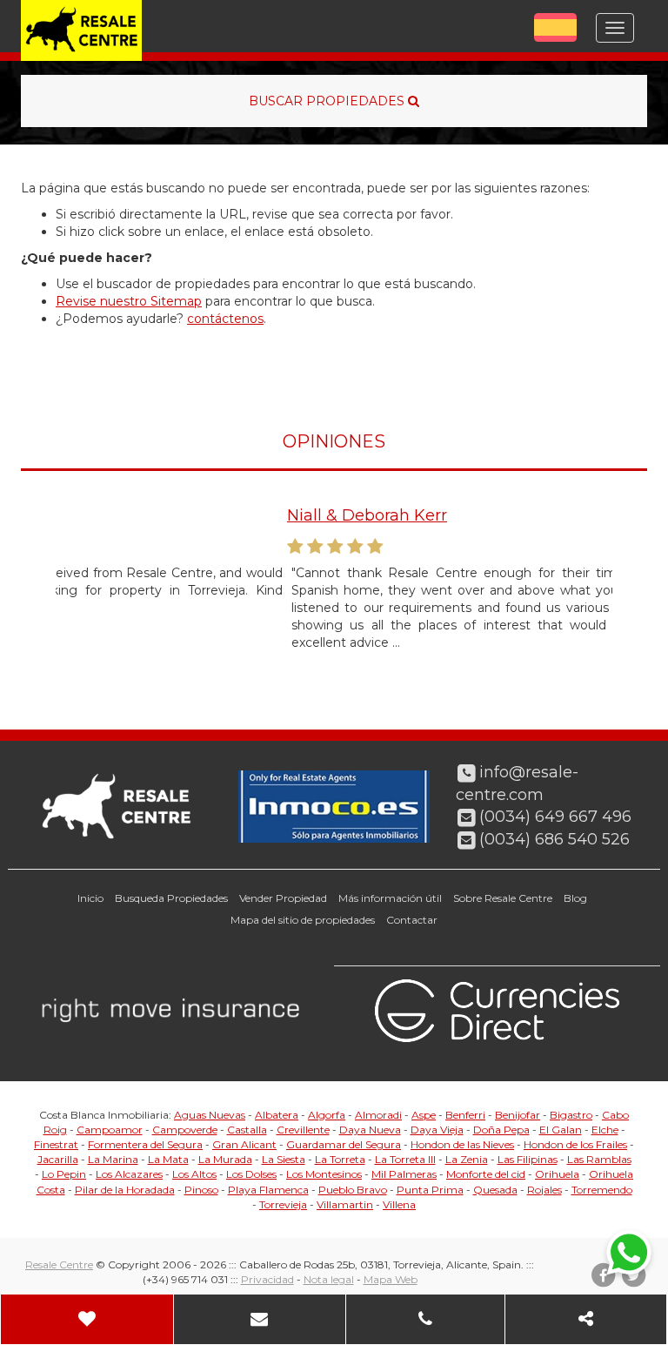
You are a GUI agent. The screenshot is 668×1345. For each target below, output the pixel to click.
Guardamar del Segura (343, 1144)
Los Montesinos (324, 1173)
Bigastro (571, 1114)
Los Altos (194, 1173)
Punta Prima (430, 1189)
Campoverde (184, 1129)
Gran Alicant (244, 1144)
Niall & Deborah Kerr (157, 515)
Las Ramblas (599, 1159)
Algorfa (326, 1114)
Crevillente (303, 1129)
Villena (399, 1204)
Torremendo (601, 1189)
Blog (575, 898)
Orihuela (557, 1173)
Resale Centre (59, 1264)
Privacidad (267, 1279)
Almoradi (378, 1114)
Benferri (465, 1114)
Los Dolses (251, 1173)
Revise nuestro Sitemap (129, 301)
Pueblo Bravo (352, 1189)
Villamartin (345, 1204)
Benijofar (517, 1114)
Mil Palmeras (404, 1173)
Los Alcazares (129, 1173)
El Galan (560, 1129)
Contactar (412, 919)
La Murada (225, 1159)
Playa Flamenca (268, 1189)
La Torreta (340, 1159)
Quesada (495, 1189)
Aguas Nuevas (209, 1114)
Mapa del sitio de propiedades (302, 919)
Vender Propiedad (283, 898)
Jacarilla (57, 1159)
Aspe (423, 1114)
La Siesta (283, 1159)
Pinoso (201, 1189)
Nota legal (329, 1279)
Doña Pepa (501, 1129)
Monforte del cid (485, 1173)
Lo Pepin (64, 1173)
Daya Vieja (437, 1129)
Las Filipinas (528, 1159)
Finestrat (56, 1144)
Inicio (90, 898)
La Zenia (466, 1159)
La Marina (113, 1159)
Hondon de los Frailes (575, 1144)
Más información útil (390, 898)
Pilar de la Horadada (125, 1189)
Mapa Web (391, 1279)
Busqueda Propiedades (171, 898)
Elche (604, 1129)
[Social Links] (586, 1319)
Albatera (276, 1114)
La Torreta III (405, 1159)
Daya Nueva (370, 1129)
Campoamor (110, 1129)
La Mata (168, 1159)
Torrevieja (283, 1204)
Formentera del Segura (145, 1144)
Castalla (247, 1129)
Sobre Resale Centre (502, 898)
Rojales (544, 1189)
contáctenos (225, 318)
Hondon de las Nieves (462, 1144)
